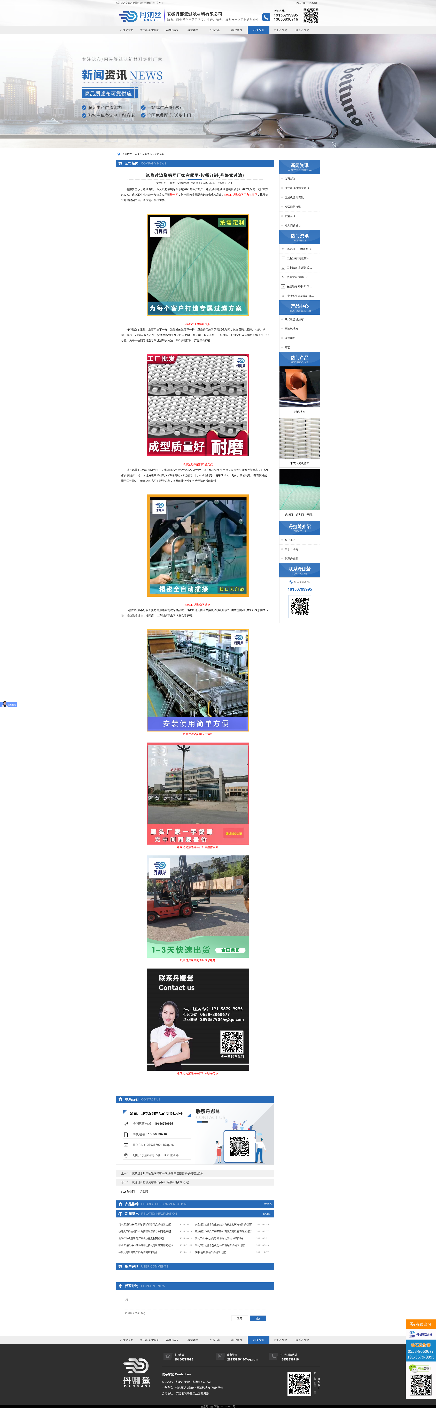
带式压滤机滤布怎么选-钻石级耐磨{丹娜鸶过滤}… (221, 1245)
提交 (258, 1318)
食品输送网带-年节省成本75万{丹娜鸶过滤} (300, 286)
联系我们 (313, 2)
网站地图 (301, 2)
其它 (287, 347)
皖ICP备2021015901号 (223, 1406)
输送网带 (193, 30)
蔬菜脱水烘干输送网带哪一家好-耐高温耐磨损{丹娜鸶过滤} (167, 1173)
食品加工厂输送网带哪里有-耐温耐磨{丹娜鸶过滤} (300, 249)
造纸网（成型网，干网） (300, 514)
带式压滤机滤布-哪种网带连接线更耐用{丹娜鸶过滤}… (147, 1245)
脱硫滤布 (299, 412)
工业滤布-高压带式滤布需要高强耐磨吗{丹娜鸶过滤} (299, 258)
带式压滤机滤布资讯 (297, 188)
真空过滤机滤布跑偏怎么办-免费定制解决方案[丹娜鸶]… (224, 1224)
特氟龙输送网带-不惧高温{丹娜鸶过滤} (299, 277)
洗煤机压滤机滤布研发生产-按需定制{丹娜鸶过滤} (300, 296)
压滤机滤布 (171, 30)
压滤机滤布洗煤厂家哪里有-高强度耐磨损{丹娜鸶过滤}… (225, 1231)
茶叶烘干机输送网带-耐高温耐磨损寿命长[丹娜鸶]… (146, 1231)
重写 (239, 1318)
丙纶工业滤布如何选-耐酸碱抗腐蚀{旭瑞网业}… (220, 1238)
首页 (137, 153)
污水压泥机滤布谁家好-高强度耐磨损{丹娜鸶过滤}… (146, 1224)
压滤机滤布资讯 (294, 197)
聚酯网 (144, 1191)
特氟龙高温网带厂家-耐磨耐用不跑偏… (139, 1252)
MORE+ (268, 1204)
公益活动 (290, 216)
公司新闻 (159, 153)
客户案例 (236, 30)
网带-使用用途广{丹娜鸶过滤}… (212, 1252)
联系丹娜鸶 (302, 30)
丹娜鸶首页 (127, 30)
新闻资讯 (258, 30)
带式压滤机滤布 (149, 30)
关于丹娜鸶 (280, 30)
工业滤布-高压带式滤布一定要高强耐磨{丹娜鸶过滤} (299, 268)
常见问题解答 (293, 225)
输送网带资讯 (293, 207)
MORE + (267, 1213)
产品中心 (214, 30)
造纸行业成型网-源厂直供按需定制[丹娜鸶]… (142, 1238)
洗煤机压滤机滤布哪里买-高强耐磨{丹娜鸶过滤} (160, 1182)
